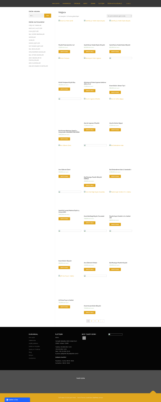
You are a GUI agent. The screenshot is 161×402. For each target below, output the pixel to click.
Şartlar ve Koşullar (34, 346)
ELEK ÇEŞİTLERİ (33, 31)
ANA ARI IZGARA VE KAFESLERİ (38, 66)
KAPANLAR (32, 37)
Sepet (85, 3)
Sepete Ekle (64, 51)
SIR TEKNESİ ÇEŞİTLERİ (36, 46)
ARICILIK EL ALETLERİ (35, 28)
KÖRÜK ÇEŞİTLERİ (34, 43)
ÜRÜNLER (77, 3)
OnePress (95, 397)
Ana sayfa (32, 337)
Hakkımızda (32, 340)
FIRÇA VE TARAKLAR (35, 25)
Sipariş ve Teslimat (34, 349)
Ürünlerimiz (32, 358)
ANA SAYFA (56, 3)
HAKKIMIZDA (67, 3)
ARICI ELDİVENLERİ (35, 63)
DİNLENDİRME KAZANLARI (37, 52)
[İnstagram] (83, 383)
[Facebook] (78, 383)
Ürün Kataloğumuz (115, 3)
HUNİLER (31, 40)
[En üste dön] (153, 393)
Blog (30, 352)
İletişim (101, 3)
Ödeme (93, 3)
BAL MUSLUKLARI (34, 49)
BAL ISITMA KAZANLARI (36, 55)
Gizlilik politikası (33, 343)
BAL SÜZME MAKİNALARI (36, 34)
